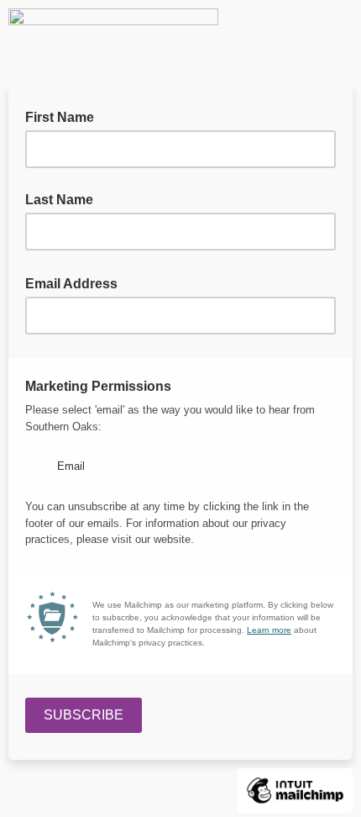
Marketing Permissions (103, 385)
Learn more (269, 630)
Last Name (59, 199)
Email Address (76, 282)
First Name (59, 117)
